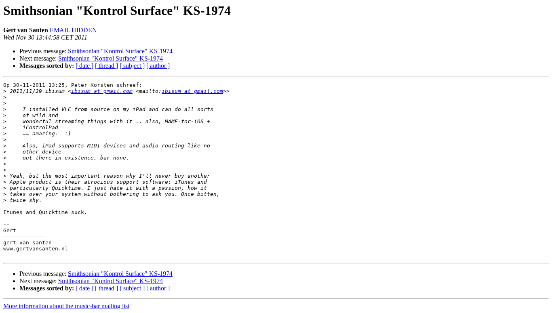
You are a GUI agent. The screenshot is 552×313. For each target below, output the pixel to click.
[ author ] (158, 65)
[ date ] (84, 65)
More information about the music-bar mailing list (66, 305)
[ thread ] (106, 65)
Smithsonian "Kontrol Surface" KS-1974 (120, 51)
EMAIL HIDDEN (73, 30)
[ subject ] (132, 65)
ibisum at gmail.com (102, 91)
